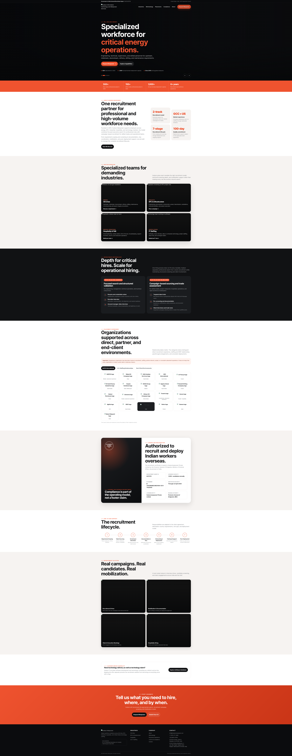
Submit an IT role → (154, 230)
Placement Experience (154, 729)
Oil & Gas (132, 725)
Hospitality (133, 729)
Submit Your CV (154, 707)
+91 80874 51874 (173, 729)
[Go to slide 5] (108, 67)
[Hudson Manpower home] (110, 7)
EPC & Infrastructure (135, 727)
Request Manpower (184, 6)
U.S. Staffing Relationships (125, 360)
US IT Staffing (133, 731)
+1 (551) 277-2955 (173, 727)
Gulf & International (108, 360)
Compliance (166, 6)
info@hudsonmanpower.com (176, 725)
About (173, 6)
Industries (141, 6)
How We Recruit (107, 139)
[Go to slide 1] (101, 67)
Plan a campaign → (154, 201)
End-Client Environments (144, 360)
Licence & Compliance (154, 731)
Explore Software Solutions (178, 662)
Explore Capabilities (126, 56)
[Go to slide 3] (104, 67)
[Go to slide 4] (105, 67)
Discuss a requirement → (109, 201)
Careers (151, 734)
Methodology (149, 6)
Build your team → (108, 230)
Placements (158, 6)
